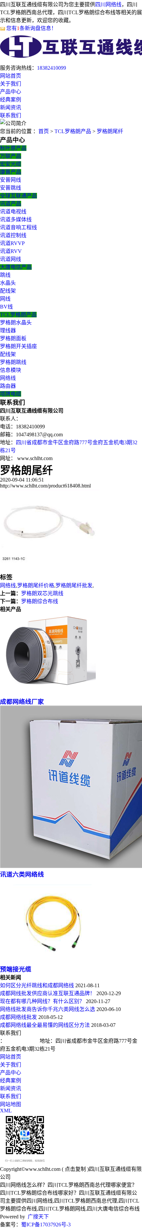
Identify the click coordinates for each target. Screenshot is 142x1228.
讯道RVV (11, 251)
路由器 (8, 386)
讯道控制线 (13, 235)
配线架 (8, 291)
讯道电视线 (13, 211)
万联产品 (10, 156)
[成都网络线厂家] (48, 693)
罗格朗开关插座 (18, 346)
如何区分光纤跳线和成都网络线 (37, 985)
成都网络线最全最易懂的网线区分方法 (45, 1025)
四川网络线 (108, 4)
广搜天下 (38, 1216)
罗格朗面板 (13, 338)
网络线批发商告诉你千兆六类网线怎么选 (47, 1009)
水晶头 (8, 283)
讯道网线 (10, 259)
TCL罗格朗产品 (72, 131)
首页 (43, 131)
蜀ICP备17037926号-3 (46, 1224)
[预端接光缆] (51, 961)
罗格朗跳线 (13, 362)
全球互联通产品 (18, 196)
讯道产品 (10, 203)
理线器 (8, 330)
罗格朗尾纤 (110, 131)
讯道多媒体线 (16, 219)
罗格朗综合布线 (39, 601)
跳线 (5, 275)
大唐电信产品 (16, 267)
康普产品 (10, 172)
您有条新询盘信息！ (31, 28)
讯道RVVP (12, 243)
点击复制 (75, 1169)
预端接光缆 (15, 969)
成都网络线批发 (18, 1017)
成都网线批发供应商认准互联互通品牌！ (47, 993)
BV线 (6, 306)
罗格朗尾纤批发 (73, 585)
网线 (5, 299)
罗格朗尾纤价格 (35, 585)
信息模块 (10, 370)
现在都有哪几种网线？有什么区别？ (42, 1001)
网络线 (8, 378)
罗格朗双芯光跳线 (42, 593)
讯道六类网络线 (22, 874)
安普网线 (10, 180)
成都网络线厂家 (22, 701)
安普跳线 (10, 188)
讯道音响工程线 (18, 227)
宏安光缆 (10, 164)
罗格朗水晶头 (16, 322)
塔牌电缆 (10, 394)
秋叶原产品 (13, 148)
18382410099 (51, 68)
